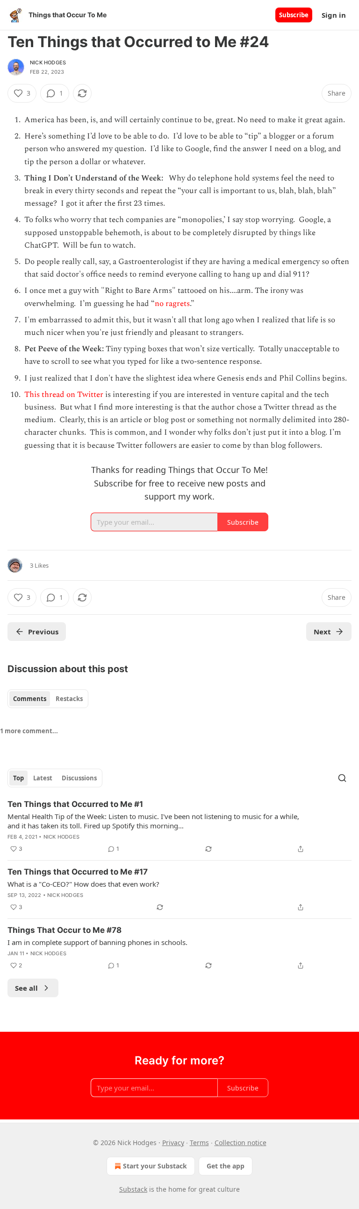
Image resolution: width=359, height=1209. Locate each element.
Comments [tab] (29, 699)
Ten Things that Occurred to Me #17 (77, 871)
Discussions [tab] (79, 778)
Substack (133, 1189)
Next (322, 631)
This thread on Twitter (64, 395)
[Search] (342, 778)
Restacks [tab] (69, 699)
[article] (179, 827)
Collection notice (240, 1142)
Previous (43, 631)
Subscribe (294, 15)
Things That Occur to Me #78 (64, 930)
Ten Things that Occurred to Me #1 (75, 804)
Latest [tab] (42, 778)
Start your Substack (155, 1165)
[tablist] (47, 698)
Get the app (225, 1165)
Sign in (334, 15)
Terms (199, 1142)
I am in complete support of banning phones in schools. (97, 942)
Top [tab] (18, 778)
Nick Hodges (48, 62)
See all (26, 988)
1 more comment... (29, 731)
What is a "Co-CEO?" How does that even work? (83, 884)
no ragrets (172, 304)
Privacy (173, 1142)
